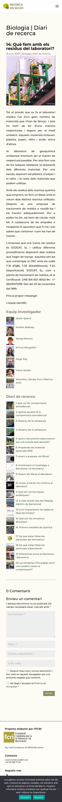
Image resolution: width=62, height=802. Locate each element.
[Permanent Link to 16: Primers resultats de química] (10, 532)
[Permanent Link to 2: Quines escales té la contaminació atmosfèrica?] (10, 417)
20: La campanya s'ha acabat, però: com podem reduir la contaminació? (35, 566)
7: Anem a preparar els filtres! (32, 456)
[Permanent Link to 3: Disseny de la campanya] (10, 426)
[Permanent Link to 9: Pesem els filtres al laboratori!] (10, 479)
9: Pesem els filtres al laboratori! (34, 474)
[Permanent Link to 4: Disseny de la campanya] (10, 435)
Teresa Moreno (24, 338)
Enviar (49, 693)
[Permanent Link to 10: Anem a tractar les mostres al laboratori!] (10, 488)
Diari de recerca (41, 53)
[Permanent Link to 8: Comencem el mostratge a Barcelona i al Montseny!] (10, 470)
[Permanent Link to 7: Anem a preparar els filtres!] (10, 462)
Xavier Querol (23, 318)
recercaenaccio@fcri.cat (16, 760)
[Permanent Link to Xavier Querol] (10, 323)
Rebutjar (38, 797)
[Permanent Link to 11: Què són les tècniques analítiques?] (10, 497)
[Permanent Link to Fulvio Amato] (10, 376)
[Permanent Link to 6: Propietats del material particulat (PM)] (10, 453)
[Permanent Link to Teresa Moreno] (10, 344)
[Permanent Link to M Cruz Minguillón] (10, 355)
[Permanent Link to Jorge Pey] (10, 367)
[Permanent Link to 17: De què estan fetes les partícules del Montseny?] (10, 541)
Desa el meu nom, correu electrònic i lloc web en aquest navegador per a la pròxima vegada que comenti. (29, 674)
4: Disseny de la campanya (31, 429)
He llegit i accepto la (26, 685)
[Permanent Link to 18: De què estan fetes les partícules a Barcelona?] (10, 550)
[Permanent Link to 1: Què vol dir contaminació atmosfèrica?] (10, 408)
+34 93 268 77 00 (13, 762)
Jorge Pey (21, 359)
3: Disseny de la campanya (31, 420)
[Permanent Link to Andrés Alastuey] (10, 335)
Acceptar (25, 797)
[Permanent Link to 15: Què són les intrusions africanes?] (10, 524)
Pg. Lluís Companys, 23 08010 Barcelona (24, 747)
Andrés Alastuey (25, 327)
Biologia (26, 53)
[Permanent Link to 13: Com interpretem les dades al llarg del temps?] (10, 515)
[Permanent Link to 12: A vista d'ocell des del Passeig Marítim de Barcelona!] (10, 506)
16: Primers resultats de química (34, 527)
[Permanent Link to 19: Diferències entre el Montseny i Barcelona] (10, 559)
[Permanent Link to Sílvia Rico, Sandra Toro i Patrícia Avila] (10, 387)
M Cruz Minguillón (26, 347)
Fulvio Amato (23, 370)
